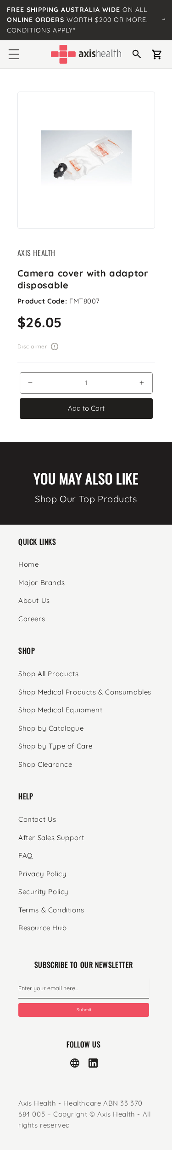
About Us (34, 600)
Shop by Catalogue (50, 728)
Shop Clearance (45, 764)
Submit (84, 1010)
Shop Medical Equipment (60, 709)
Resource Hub (42, 927)
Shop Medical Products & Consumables (84, 692)
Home (28, 564)
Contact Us (37, 819)
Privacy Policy (42, 873)
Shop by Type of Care (55, 746)
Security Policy (43, 891)
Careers (31, 618)
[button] (14, 54)
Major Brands (41, 582)
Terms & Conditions (51, 910)
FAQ (25, 855)
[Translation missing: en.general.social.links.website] (74, 1063)
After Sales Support (51, 837)
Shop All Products (48, 673)
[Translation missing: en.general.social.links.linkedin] (93, 1063)
